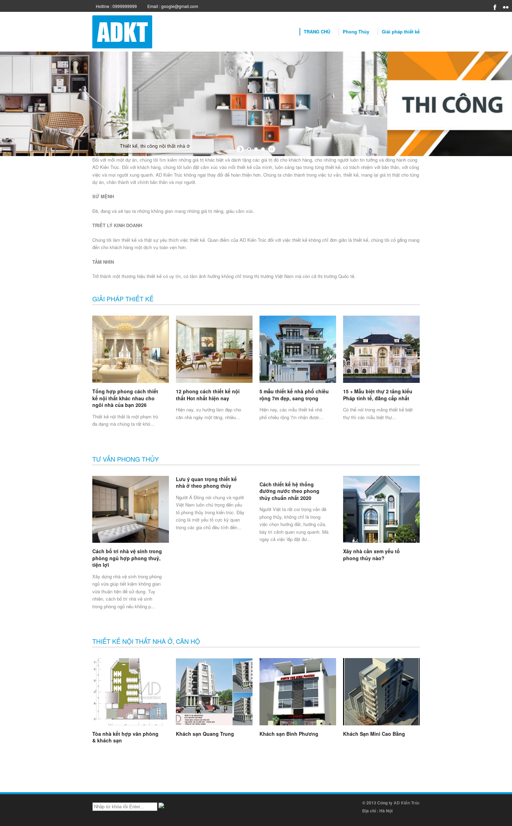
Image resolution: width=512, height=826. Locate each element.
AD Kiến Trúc (407, 803)
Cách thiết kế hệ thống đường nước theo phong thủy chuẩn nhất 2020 (289, 491)
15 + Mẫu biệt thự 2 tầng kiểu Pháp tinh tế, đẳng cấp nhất (377, 395)
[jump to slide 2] (256, 149)
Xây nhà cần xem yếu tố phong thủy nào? (371, 555)
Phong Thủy (356, 31)
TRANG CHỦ (317, 31)
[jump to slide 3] (262, 149)
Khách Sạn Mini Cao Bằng (374, 733)
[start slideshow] (241, 149)
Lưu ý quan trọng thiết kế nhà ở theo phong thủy (206, 482)
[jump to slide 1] (249, 149)
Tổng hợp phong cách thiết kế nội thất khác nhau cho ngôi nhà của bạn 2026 (125, 398)
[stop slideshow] (270, 149)
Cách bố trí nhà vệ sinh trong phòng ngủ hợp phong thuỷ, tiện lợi (127, 558)
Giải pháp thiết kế (401, 31)
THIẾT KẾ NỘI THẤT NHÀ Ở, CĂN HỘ (146, 641)
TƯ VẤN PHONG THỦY (125, 458)
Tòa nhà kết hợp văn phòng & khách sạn (125, 737)
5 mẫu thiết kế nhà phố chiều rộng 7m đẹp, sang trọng (294, 395)
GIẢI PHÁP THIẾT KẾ (123, 298)
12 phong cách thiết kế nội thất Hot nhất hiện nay (208, 395)
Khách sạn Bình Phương (288, 733)
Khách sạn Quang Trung (205, 733)
